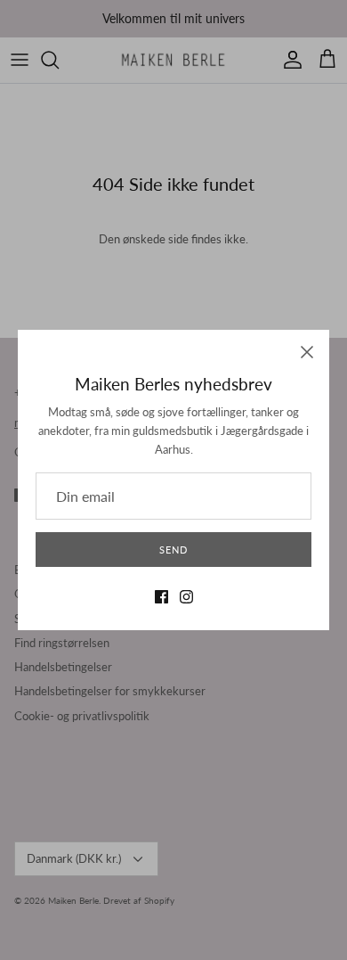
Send (173, 549)
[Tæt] (307, 352)
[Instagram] (186, 596)
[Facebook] (161, 596)
